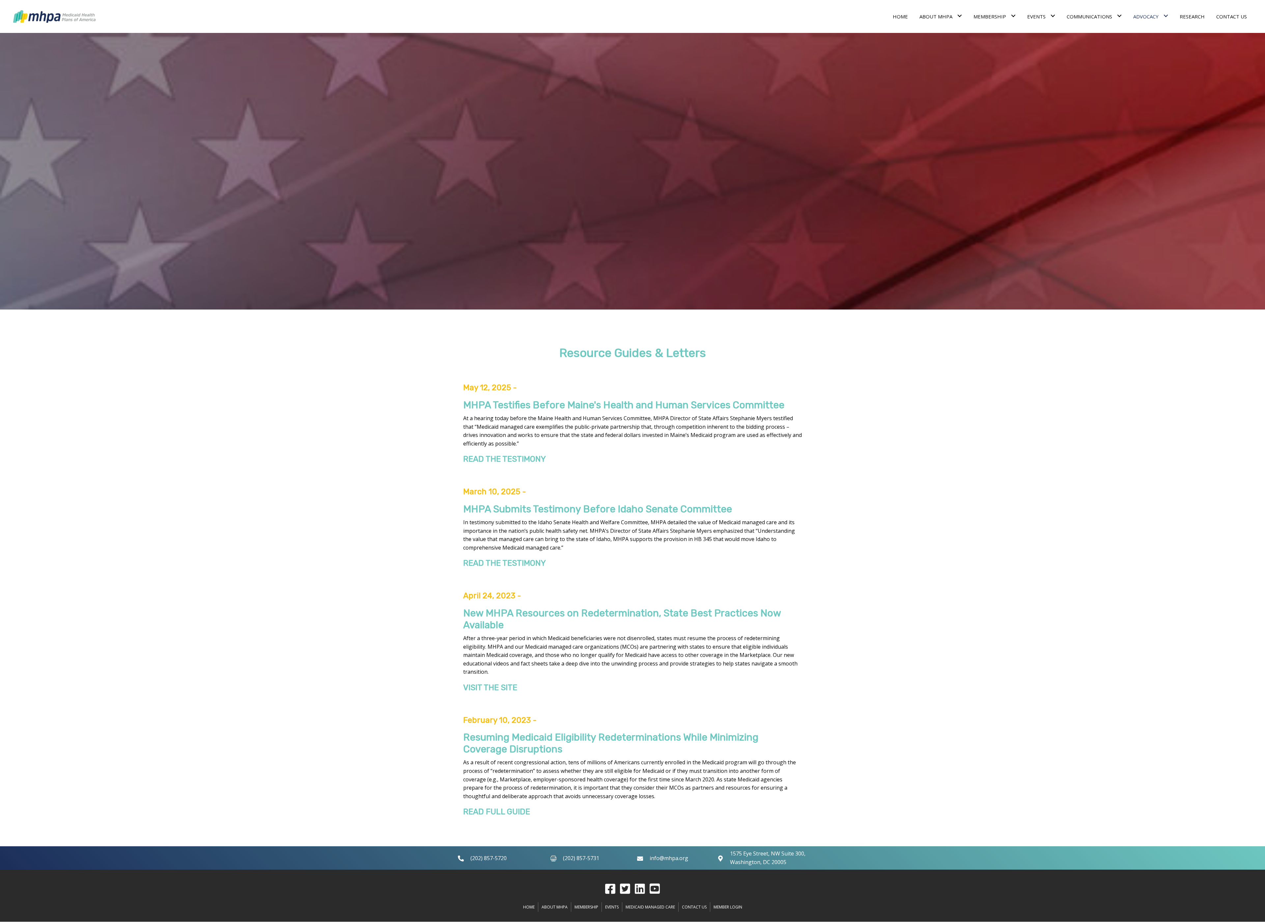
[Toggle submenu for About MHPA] (959, 15)
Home (529, 907)
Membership (586, 907)
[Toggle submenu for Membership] (1013, 15)
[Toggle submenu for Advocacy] (1165, 15)
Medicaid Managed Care (650, 907)
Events (612, 907)
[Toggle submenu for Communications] (1119, 15)
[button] (610, 888)
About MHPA (555, 907)
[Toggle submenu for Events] (1052, 15)
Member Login (728, 907)
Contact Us (694, 907)
